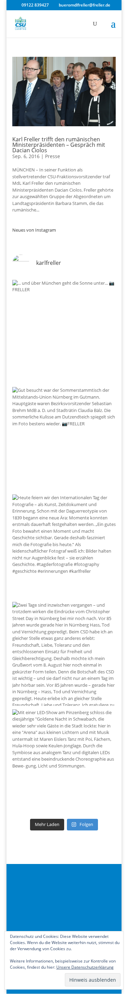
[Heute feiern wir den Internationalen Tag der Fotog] (64, 546)
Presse (52, 156)
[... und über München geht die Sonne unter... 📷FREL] (64, 332)
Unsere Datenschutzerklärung (85, 967)
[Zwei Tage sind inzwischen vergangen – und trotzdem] (64, 654)
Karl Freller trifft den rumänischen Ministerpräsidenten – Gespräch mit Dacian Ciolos (58, 144)
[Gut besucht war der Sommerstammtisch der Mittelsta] (64, 439)
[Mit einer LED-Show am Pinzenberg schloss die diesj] (64, 761)
